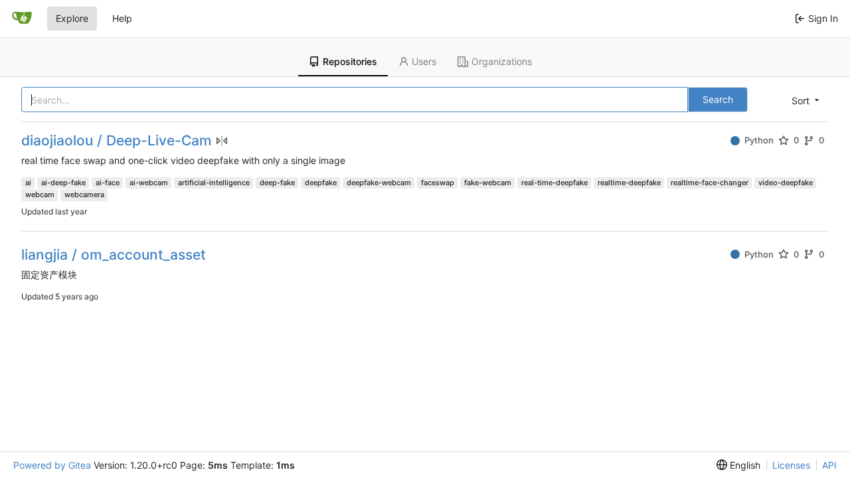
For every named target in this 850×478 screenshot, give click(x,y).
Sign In (823, 18)
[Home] (22, 18)
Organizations (501, 61)
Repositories (350, 61)
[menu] (804, 100)
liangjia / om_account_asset (113, 254)
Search (718, 99)
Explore (72, 18)
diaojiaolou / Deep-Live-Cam (116, 140)
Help (122, 18)
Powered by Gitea (52, 465)
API (829, 465)
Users (424, 61)
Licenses (791, 465)
